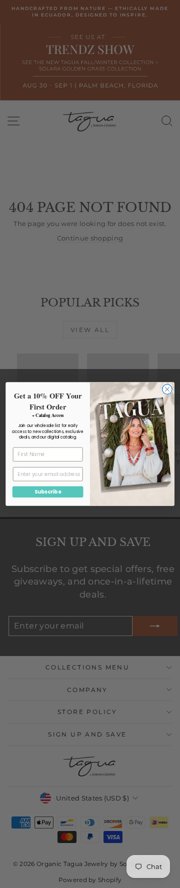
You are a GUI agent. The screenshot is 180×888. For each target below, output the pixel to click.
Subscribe (47, 491)
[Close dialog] (167, 389)
